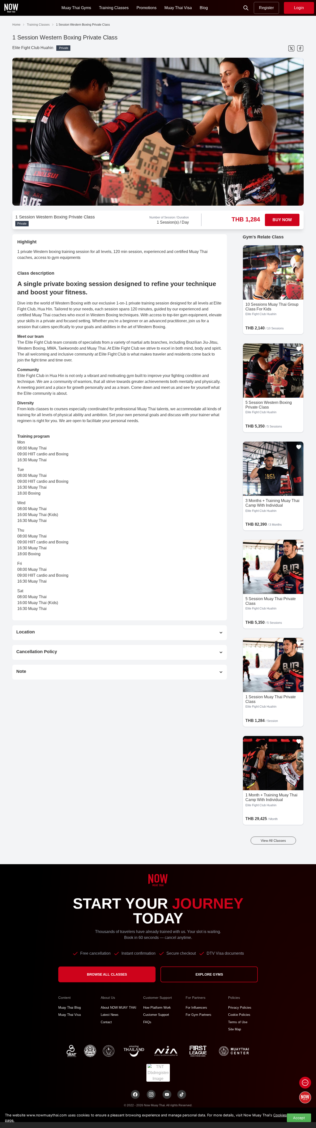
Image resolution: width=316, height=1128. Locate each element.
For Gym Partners (198, 1015)
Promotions (147, 8)
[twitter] (291, 48)
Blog (204, 8)
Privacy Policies (239, 1007)
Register (266, 8)
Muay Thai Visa (178, 8)
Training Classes (114, 8)
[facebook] (300, 48)
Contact (106, 1022)
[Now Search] (246, 8)
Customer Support (156, 1015)
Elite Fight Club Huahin (32, 48)
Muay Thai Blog (69, 1007)
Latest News (109, 1015)
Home (16, 24)
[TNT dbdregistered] (158, 1072)
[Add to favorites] (299, 251)
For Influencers (196, 1007)
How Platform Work (157, 1007)
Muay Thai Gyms (76, 8)
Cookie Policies (239, 1015)
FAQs (147, 1022)
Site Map (234, 1029)
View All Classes (273, 840)
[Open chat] (305, 1083)
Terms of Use (237, 1022)
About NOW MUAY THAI (118, 1007)
